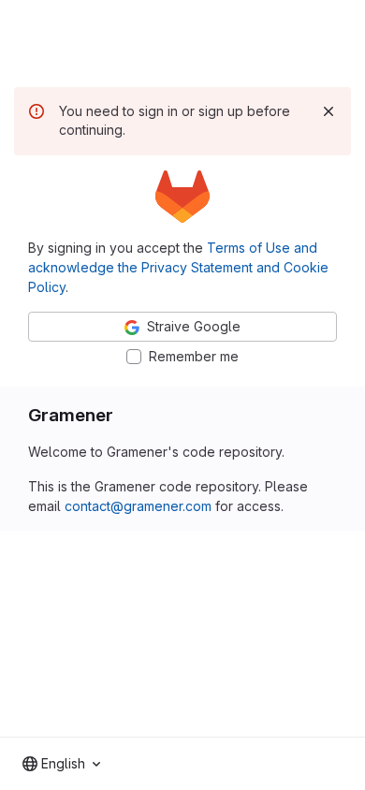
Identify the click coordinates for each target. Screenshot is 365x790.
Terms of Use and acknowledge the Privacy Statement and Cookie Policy (178, 267)
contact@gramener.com (138, 506)
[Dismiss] (328, 111)
